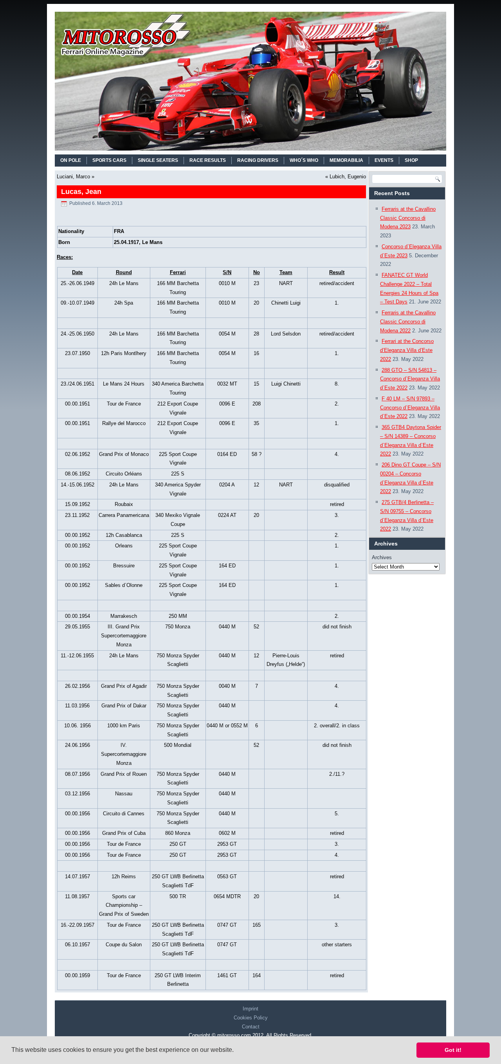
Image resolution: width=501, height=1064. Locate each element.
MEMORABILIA (346, 160)
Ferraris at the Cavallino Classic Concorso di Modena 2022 (408, 322)
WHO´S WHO (304, 160)
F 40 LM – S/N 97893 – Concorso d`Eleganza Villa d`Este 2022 (410, 408)
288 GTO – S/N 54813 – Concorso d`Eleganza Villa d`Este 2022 (410, 379)
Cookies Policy (251, 1018)
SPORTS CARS (109, 160)
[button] (236, 1051)
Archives (382, 557)
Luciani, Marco (73, 176)
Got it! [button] (453, 1050)
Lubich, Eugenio (348, 176)
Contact (251, 1027)
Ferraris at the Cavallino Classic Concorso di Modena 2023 (408, 218)
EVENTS (384, 160)
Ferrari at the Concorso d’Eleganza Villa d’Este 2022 (407, 350)
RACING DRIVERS (257, 160)
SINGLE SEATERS (158, 160)
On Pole (70, 160)
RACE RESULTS (207, 160)
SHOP (411, 160)
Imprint (250, 1009)
